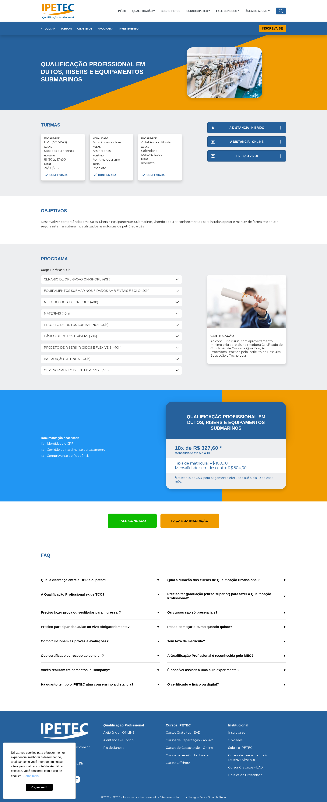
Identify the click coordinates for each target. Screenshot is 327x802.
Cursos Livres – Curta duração (188, 755)
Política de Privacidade (245, 775)
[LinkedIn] (76, 779)
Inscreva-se (272, 28)
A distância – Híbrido (118, 740)
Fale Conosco (226, 10)
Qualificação (142, 10)
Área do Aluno (256, 10)
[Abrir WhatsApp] (317, 792)
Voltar (49, 28)
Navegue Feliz (196, 797)
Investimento (129, 28)
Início (122, 10)
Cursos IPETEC (197, 10)
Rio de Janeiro (114, 748)
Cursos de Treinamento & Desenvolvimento (247, 758)
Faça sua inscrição (189, 521)
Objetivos (84, 28)
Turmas (66, 28)
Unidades (235, 740)
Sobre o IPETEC (240, 748)
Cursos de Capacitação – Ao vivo (189, 740)
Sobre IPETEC (170, 10)
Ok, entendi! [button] (39, 787)
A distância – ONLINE (119, 732)
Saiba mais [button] (31, 776)
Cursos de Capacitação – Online (189, 748)
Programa (105, 28)
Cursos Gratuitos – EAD (183, 732)
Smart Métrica (217, 797)
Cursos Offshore (178, 763)
